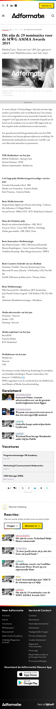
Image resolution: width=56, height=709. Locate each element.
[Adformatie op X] (3, 5)
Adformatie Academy (12, 636)
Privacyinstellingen (38, 661)
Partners (6, 615)
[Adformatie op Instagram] (16, 5)
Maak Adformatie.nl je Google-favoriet (38, 655)
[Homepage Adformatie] (28, 15)
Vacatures (7, 623)
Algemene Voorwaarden (35, 645)
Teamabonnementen (39, 623)
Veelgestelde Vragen (38, 631)
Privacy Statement (37, 636)
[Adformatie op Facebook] (7, 5)
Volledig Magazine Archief (11, 641)
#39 (22, 377)
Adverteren (34, 627)
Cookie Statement (37, 640)
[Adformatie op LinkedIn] (11, 5)
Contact (32, 615)
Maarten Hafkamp (34, 30)
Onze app (33, 650)
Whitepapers (8, 627)
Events (5, 619)
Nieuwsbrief (8, 631)
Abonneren (34, 619)
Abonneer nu (46, 6)
